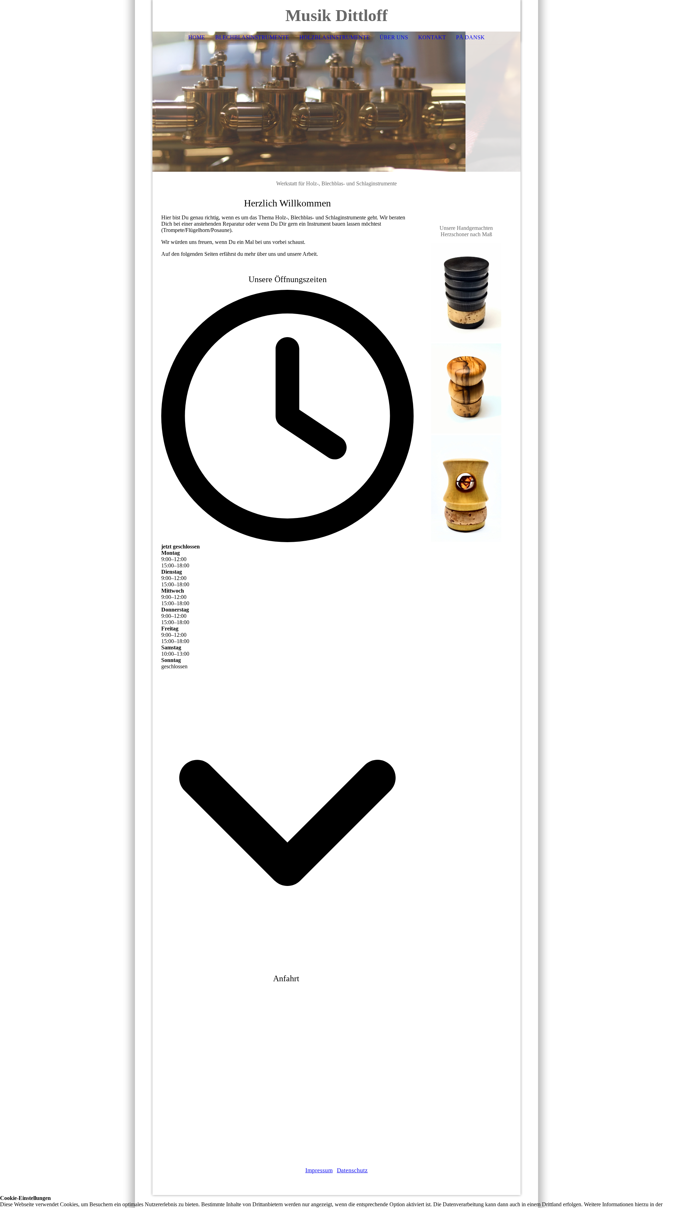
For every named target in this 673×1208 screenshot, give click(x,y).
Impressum (319, 1170)
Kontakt (432, 37)
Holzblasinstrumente (334, 37)
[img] (336, 102)
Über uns (394, 37)
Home (196, 37)
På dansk (470, 37)
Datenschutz (352, 1170)
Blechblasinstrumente (252, 37)
